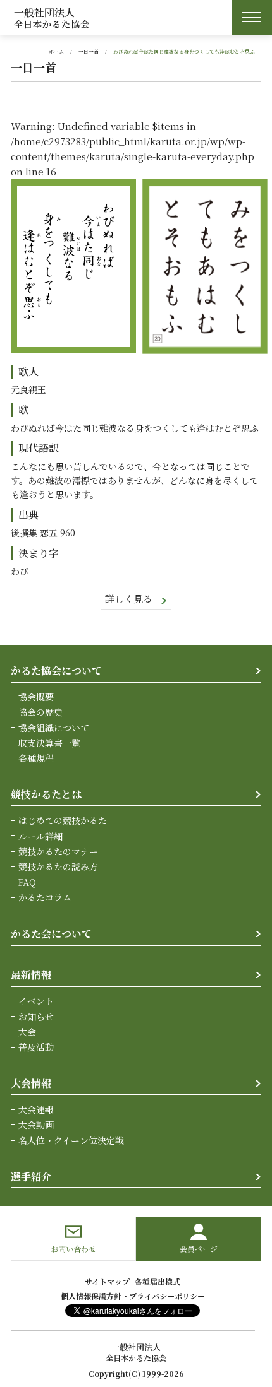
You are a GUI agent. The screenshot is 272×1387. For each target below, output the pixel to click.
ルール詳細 (40, 836)
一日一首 (88, 51)
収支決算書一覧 (49, 742)
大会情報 (31, 1083)
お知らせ (36, 1016)
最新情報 (31, 974)
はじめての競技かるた (62, 820)
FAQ (27, 882)
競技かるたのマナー (58, 851)
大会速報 (36, 1109)
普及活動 (36, 1047)
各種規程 (36, 758)
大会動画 (36, 1124)
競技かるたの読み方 (58, 866)
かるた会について (51, 933)
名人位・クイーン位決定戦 (71, 1140)
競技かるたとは (46, 794)
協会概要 (36, 696)
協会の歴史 (40, 711)
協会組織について (53, 727)
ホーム (56, 51)
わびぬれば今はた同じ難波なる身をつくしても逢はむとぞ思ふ (184, 51)
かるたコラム (44, 897)
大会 (27, 1031)
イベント (36, 1001)
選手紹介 (31, 1176)
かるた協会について (56, 670)
